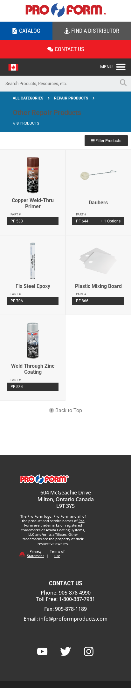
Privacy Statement (35, 553)
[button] (115, 65)
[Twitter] (65, 651)
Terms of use (57, 553)
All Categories (28, 98)
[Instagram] (89, 651)
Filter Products (107, 140)
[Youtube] (42, 651)
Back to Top (68, 410)
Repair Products (71, 98)
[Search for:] (57, 84)
